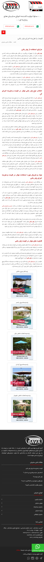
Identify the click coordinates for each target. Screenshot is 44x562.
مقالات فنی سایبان (7, 42)
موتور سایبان (38, 503)
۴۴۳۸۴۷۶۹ (29, 26)
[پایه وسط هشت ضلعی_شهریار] (22, 410)
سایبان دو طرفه (38, 507)
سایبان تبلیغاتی (38, 514)
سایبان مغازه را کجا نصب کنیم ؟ (33, 485)
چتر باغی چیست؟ (37, 477)
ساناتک (18, 550)
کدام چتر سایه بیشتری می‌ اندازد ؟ (32, 472)
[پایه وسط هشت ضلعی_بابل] (22, 347)
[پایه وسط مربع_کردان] (22, 378)
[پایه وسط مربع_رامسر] (22, 316)
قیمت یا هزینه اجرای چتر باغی (34, 468)
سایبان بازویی (38, 499)
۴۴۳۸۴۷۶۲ (9, 26)
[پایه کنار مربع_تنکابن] (22, 285)
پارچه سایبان (38, 511)
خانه (15, 42)
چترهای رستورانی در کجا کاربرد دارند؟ (31, 481)
